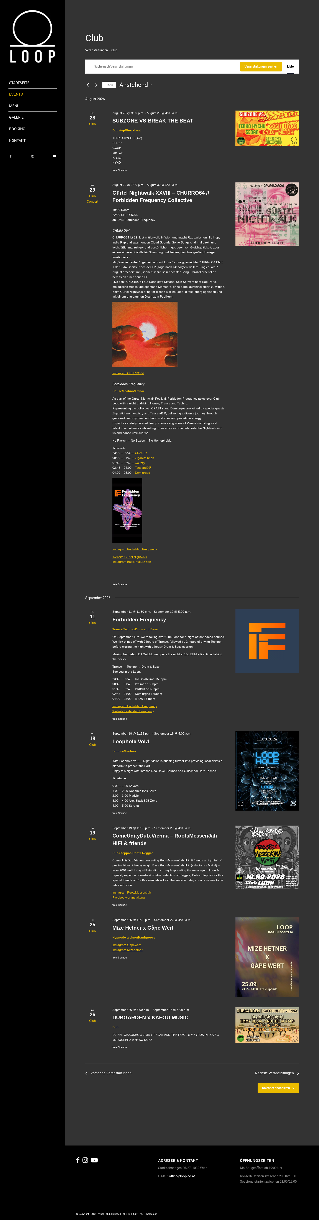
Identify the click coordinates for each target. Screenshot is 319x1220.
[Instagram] (85, 1161)
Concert (92, 202)
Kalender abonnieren (276, 1088)
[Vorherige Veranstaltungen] (87, 85)
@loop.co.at (186, 1176)
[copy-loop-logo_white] (32, 36)
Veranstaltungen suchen (261, 66)
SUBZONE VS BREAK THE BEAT (152, 121)
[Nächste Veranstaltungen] (96, 85)
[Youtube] (94, 1161)
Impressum (151, 1214)
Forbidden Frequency (139, 619)
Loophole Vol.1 (131, 741)
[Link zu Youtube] (54, 156)
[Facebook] (77, 1161)
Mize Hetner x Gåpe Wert (142, 928)
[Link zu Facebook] (11, 156)
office (173, 1176)
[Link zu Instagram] (32, 156)
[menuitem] (32, 83)
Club (92, 124)
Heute (109, 84)
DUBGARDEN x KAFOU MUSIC (150, 1017)
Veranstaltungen (96, 50)
